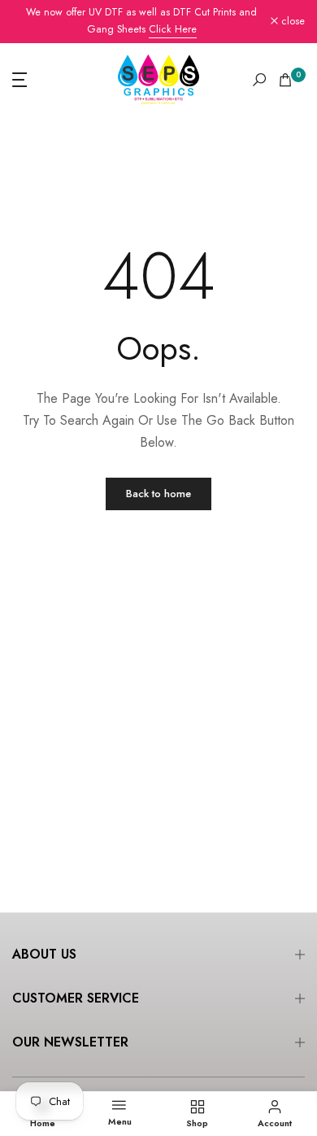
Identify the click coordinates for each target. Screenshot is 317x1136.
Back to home (158, 493)
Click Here (173, 29)
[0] (285, 80)
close (291, 21)
